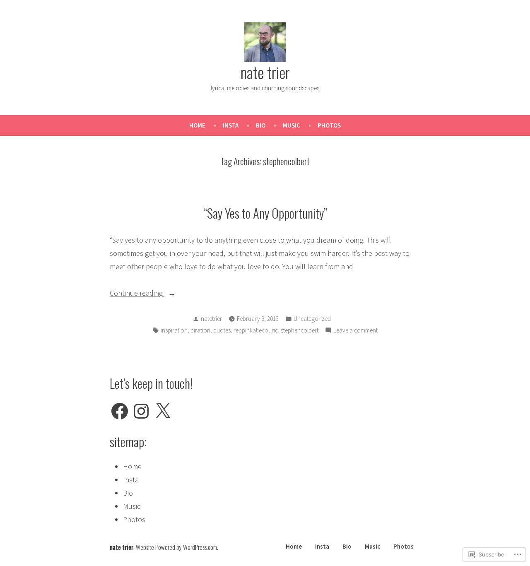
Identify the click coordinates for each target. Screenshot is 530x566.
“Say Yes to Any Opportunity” (265, 212)
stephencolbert (299, 330)
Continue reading (137, 294)
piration (200, 330)
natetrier (211, 319)
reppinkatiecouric (256, 330)
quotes (222, 330)
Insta (230, 125)
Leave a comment (355, 331)
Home (197, 125)
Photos (329, 125)
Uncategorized (312, 319)
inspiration (174, 330)
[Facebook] (120, 411)
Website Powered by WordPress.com (176, 547)
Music (291, 125)
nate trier (265, 72)
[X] (163, 411)
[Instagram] (141, 411)
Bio (260, 125)
